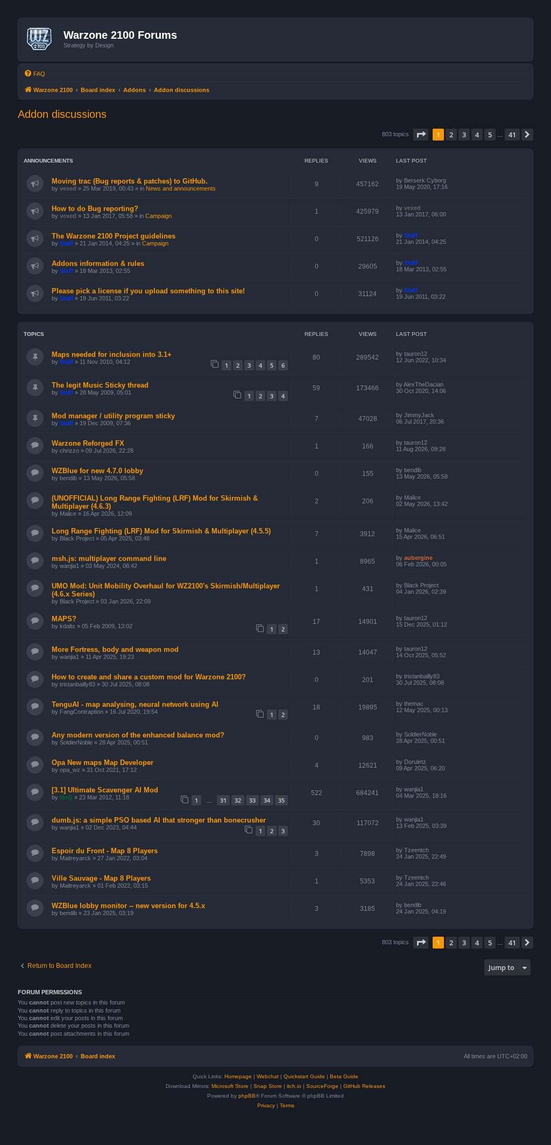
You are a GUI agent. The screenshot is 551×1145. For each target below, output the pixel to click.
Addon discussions (62, 114)
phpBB (247, 1096)
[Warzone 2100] (42, 39)
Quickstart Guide (304, 1076)
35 (281, 800)
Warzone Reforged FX (88, 443)
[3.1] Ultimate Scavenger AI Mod (105, 790)
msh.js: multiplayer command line (109, 558)
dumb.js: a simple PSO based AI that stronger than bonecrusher (159, 820)
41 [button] (512, 134)
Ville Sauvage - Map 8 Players (101, 878)
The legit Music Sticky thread (100, 385)
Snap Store (267, 1086)
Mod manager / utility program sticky (113, 416)
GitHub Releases (364, 1086)
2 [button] (451, 134)
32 (238, 800)
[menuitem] (34, 73)
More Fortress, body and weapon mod (115, 649)
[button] (420, 135)
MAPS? (64, 619)
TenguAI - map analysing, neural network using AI (135, 704)
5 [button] (490, 134)
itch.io (294, 1086)
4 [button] (477, 134)
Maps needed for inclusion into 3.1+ (112, 354)
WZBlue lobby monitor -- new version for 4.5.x (128, 906)
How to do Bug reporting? (95, 209)
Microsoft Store (230, 1086)
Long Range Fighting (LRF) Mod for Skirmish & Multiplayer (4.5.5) (161, 531)
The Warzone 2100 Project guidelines (113, 236)
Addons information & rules (98, 263)
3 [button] (464, 134)
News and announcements (181, 188)
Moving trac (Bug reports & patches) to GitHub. (130, 181)
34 (267, 800)
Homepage (238, 1076)
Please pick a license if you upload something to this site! (148, 291)
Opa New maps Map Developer (102, 762)
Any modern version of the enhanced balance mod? (138, 735)
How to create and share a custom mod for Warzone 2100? (149, 677)
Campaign (158, 216)
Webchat (268, 1076)
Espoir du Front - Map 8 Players (105, 851)
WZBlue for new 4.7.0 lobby (97, 471)
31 (223, 800)
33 (252, 800)
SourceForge (322, 1086)
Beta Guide (344, 1076)
